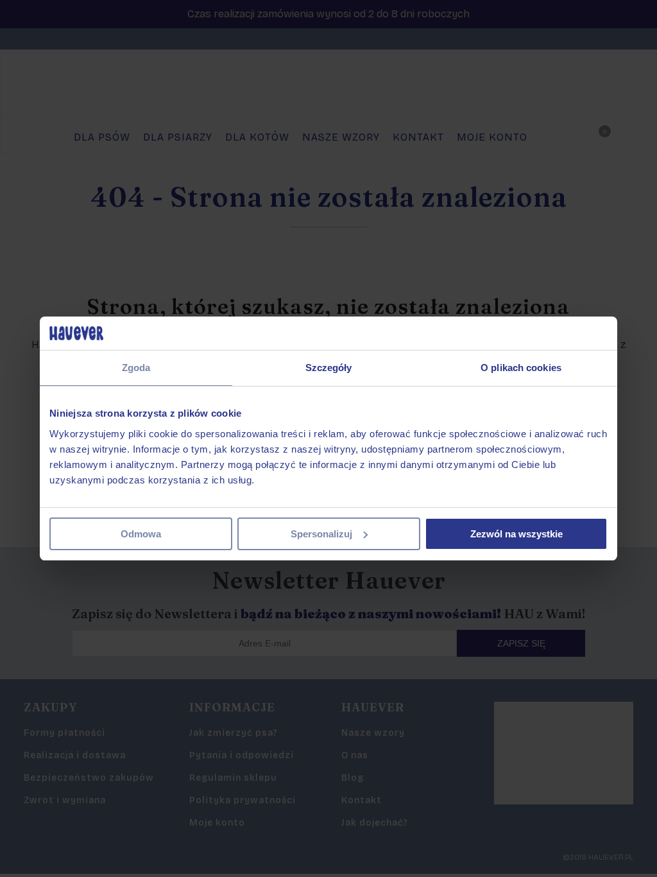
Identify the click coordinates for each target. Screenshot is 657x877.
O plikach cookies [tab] (521, 367)
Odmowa (141, 533)
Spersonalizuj (321, 533)
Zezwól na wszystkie (516, 533)
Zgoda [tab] (136, 367)
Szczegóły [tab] (328, 367)
